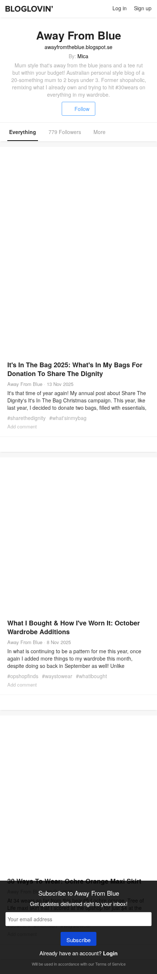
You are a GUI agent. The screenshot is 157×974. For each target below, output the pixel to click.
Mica (82, 56)
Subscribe (78, 940)
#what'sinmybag (68, 417)
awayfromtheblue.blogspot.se (78, 47)
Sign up (143, 8)
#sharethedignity (26, 417)
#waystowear (57, 676)
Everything (22, 131)
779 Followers (65, 131)
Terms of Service (110, 964)
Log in (119, 8)
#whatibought (91, 676)
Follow (81, 108)
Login (110, 953)
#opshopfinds (22, 676)
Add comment (22, 426)
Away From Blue (24, 383)
